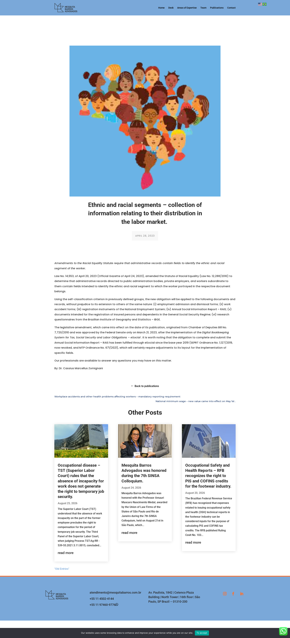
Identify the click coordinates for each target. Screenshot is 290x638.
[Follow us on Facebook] (233, 593)
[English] (260, 4)
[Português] (264, 4)
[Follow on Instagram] (224, 593)
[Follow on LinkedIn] (241, 593)
